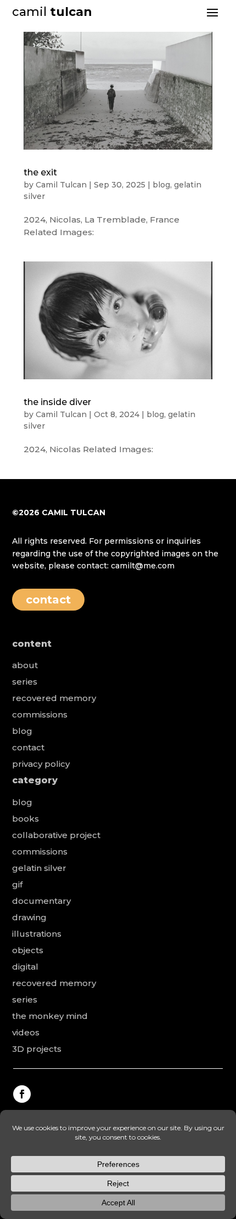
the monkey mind (50, 1016)
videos (26, 1032)
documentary (41, 901)
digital (25, 966)
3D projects (36, 1049)
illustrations (36, 934)
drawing (29, 917)
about (25, 665)
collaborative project (56, 835)
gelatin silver (39, 868)
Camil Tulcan (61, 185)
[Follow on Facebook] (22, 1094)
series (24, 681)
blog (161, 185)
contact (48, 599)
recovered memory (54, 698)
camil (52, 11)
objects (27, 950)
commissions (40, 714)
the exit (40, 172)
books (25, 818)
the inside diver (57, 402)
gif (17, 884)
